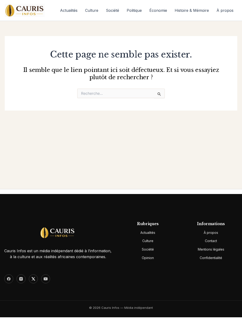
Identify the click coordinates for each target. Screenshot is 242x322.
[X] (33, 278)
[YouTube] (45, 278)
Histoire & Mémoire (192, 10)
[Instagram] (21, 278)
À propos (224, 10)
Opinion (148, 258)
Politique (134, 10)
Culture (91, 10)
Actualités (69, 10)
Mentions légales (211, 249)
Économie (158, 10)
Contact (211, 241)
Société (112, 10)
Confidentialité (211, 258)
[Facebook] (8, 278)
